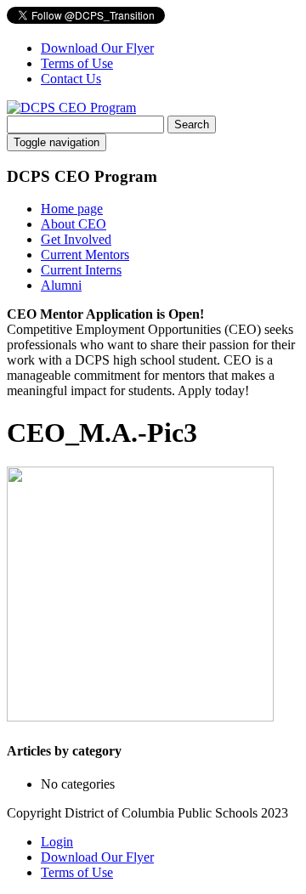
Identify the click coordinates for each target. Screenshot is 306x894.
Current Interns (81, 270)
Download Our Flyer (97, 48)
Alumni (61, 285)
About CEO (73, 224)
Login (57, 842)
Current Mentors (85, 254)
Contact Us (71, 78)
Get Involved (76, 239)
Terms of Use (77, 63)
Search (191, 124)
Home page (72, 208)
